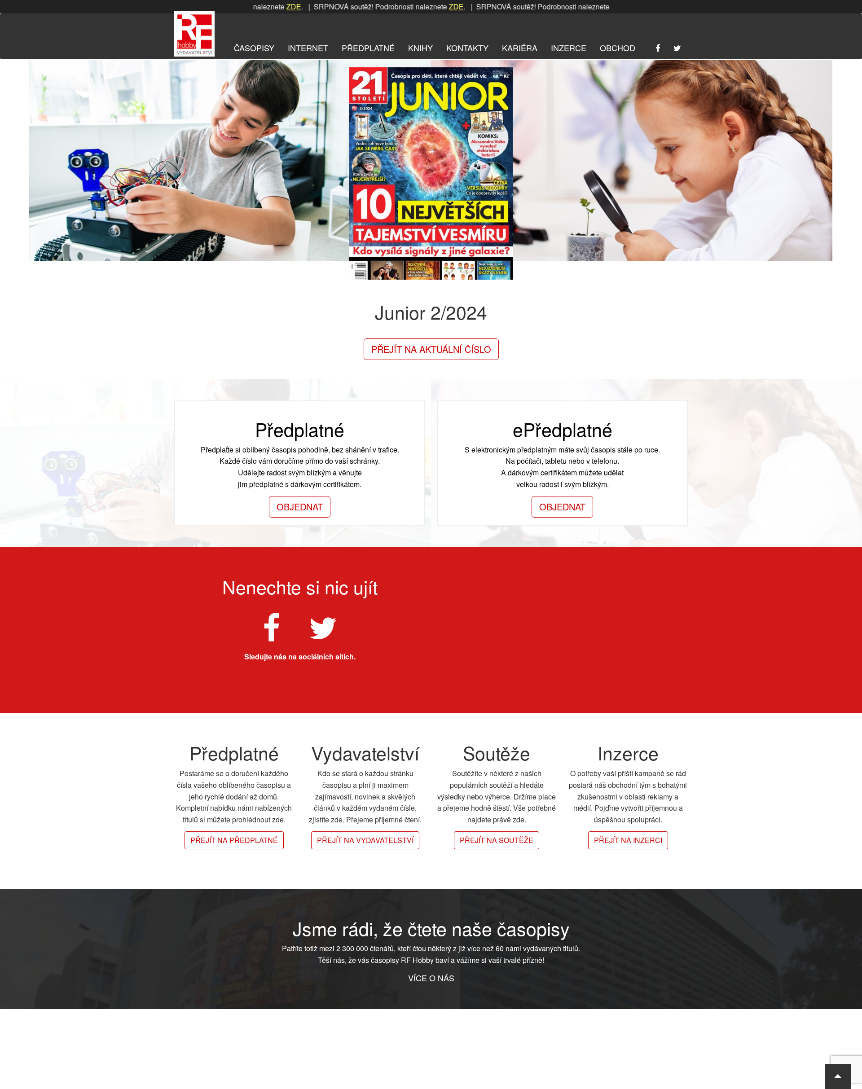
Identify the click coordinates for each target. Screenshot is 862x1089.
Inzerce (568, 47)
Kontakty (467, 47)
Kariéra (519, 47)
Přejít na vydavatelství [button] (365, 840)
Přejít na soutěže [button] (496, 840)
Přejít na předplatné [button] (234, 840)
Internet (308, 47)
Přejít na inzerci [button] (628, 840)
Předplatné (368, 47)
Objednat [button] (300, 506)
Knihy (420, 47)
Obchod (617, 47)
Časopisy (254, 47)
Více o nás (431, 978)
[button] (838, 1076)
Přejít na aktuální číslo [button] (431, 349)
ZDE (258, 6)
